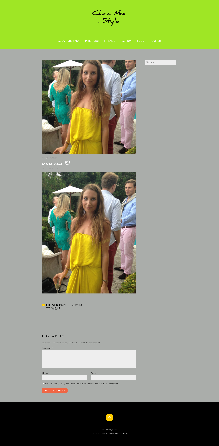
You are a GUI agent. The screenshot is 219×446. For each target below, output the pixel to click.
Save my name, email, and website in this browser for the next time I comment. (81, 384)
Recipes (155, 41)
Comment (47, 348)
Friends (109, 41)
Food (140, 41)
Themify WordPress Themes (118, 433)
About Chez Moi (69, 41)
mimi (44, 158)
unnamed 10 (56, 164)
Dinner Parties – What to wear (63, 307)
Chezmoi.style (108, 430)
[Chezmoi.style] (109, 25)
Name (45, 373)
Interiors (92, 41)
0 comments (52, 158)
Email (94, 373)
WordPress (103, 433)
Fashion (126, 41)
